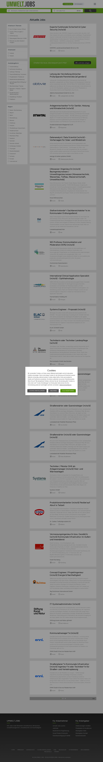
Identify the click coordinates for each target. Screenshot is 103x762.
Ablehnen (53, 390)
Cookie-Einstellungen (37, 390)
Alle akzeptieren (68, 390)
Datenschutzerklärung (65, 385)
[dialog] (51, 381)
